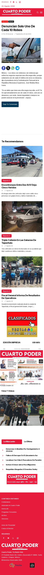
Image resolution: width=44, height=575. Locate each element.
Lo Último (28, 441)
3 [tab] (24, 383)
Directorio (5, 519)
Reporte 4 (6, 181)
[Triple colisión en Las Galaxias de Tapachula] (22, 216)
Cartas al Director (7, 528)
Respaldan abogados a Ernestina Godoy (21, 469)
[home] (17, 12)
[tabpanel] (22, 367)
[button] (22, 376)
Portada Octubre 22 (6, 385)
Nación (11, 21)
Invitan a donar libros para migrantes (21, 465)
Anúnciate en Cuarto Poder (11, 505)
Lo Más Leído (9, 441)
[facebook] (10, 2)
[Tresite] (16, 565)
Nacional (4, 21)
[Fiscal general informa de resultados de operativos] (22, 271)
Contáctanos (6, 502)
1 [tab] (15, 383)
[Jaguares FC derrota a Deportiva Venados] (22, 413)
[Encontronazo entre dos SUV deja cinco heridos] (22, 161)
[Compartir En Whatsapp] (13, 70)
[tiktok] (20, 2)
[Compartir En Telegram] (17, 70)
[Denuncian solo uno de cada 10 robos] (22, 50)
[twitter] (16, 2)
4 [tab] (28, 383)
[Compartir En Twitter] (8, 70)
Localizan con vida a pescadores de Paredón (23, 460)
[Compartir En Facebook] (4, 70)
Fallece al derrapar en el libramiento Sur (22, 455)
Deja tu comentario (10, 104)
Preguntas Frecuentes (9, 512)
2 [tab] (20, 383)
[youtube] (13, 2)
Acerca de (5, 509)
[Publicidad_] (22, 323)
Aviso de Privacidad (8, 525)
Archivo (4, 515)
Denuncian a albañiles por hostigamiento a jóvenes (23, 450)
